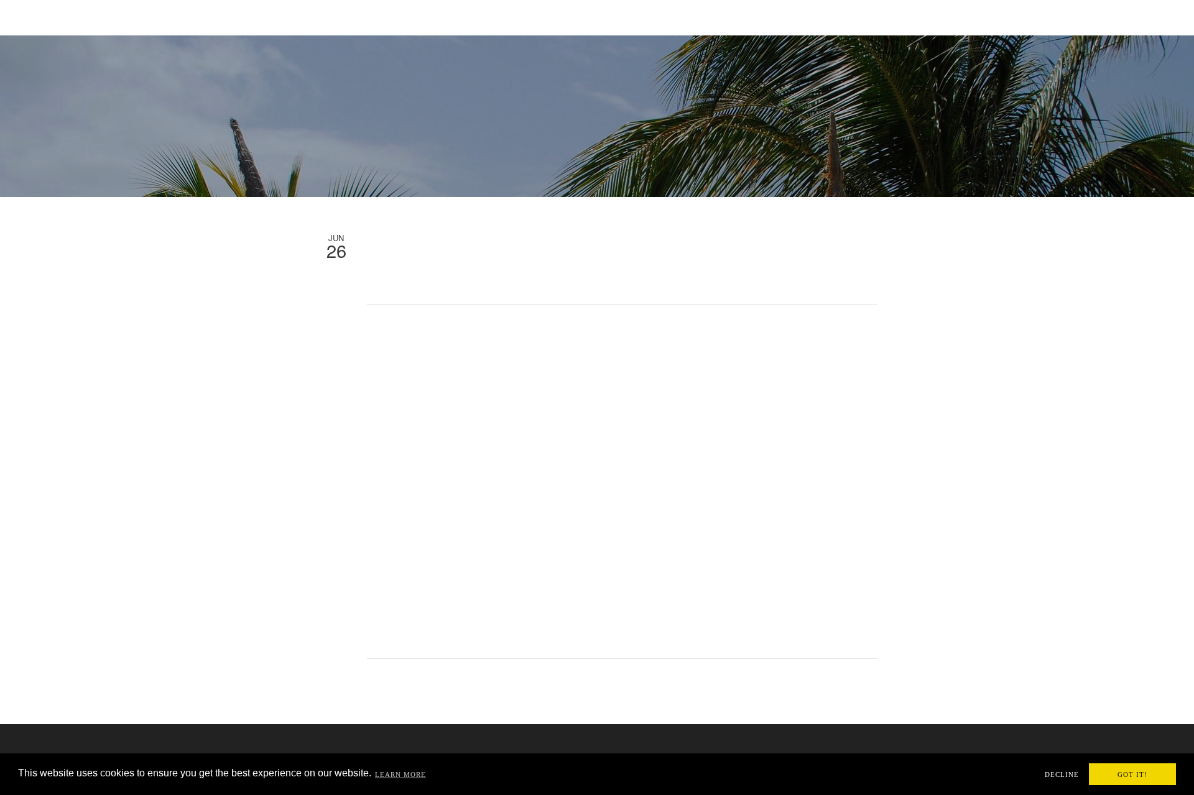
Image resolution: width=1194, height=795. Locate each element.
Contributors (936, 16)
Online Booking (1018, 16)
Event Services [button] (578, 15)
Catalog (1088, 16)
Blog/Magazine (856, 16)
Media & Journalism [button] (684, 15)
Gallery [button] (775, 15)
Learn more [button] (400, 774)
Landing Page (499, 16)
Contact (1141, 16)
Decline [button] (1062, 774)
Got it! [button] (1132, 774)
